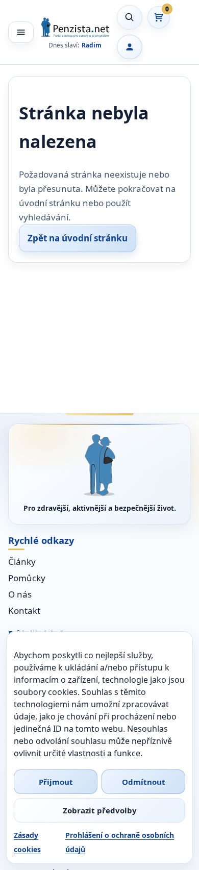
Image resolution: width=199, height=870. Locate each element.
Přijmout (56, 782)
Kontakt (24, 610)
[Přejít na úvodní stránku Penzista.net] (99, 465)
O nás (20, 594)
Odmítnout (143, 782)
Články (22, 561)
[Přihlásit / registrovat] (129, 47)
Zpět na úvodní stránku (78, 238)
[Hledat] (129, 17)
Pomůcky (26, 578)
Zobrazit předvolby (100, 810)
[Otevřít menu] (21, 32)
